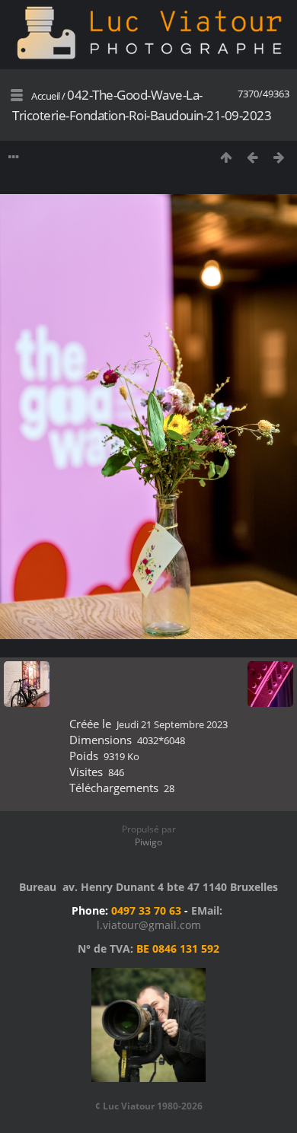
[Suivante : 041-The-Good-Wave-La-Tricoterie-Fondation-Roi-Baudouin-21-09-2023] (279, 157)
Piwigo (148, 841)
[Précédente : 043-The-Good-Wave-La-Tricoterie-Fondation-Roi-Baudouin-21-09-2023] (252, 157)
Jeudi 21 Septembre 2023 (172, 724)
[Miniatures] (225, 157)
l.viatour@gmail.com (149, 925)
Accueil (45, 96)
